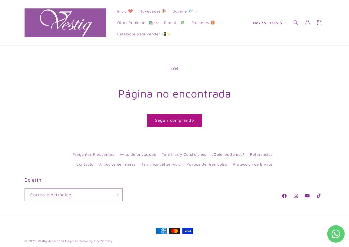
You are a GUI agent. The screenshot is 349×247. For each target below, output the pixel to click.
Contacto (85, 163)
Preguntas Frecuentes (93, 154)
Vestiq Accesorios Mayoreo (58, 241)
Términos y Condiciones (184, 154)
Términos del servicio (161, 163)
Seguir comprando (174, 120)
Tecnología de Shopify (96, 241)
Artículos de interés (117, 163)
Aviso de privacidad (138, 154)
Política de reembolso (206, 163)
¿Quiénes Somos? (228, 154)
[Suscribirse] (116, 195)
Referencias (261, 154)
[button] (185, 11)
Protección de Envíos (253, 163)
